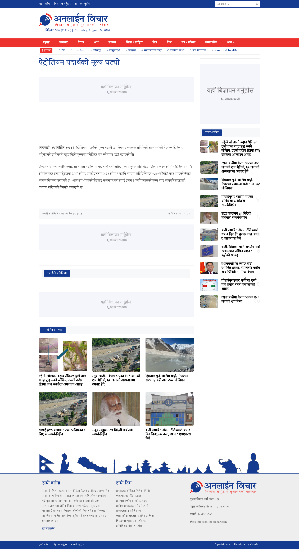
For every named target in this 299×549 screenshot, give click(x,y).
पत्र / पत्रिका (188, 42)
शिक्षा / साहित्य (134, 42)
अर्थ (96, 42)
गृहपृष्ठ (46, 42)
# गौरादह (95, 50)
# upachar (77, 50)
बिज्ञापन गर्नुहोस (62, 4)
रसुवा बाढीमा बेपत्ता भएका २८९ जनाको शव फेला (240, 299)
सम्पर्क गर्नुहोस (82, 4)
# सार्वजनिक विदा (151, 50)
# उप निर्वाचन (197, 50)
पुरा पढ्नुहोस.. (49, 529)
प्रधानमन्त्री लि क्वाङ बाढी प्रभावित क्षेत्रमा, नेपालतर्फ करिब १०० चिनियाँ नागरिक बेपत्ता (240, 268)
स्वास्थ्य (112, 42)
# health (231, 50)
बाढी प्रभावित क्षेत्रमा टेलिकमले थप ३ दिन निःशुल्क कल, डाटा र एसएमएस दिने (168, 434)
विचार (81, 42)
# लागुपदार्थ (113, 50)
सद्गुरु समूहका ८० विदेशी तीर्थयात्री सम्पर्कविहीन (112, 432)
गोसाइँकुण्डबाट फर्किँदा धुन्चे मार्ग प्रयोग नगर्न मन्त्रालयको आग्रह (238, 284)
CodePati (255, 545)
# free (215, 50)
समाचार (64, 42)
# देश (61, 50)
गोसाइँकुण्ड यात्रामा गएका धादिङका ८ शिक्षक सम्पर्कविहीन (62, 432)
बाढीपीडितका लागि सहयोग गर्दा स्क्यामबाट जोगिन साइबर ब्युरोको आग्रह (240, 251)
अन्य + (230, 42)
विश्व (169, 42)
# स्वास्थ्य (130, 50)
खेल (155, 42)
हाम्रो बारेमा (45, 4)
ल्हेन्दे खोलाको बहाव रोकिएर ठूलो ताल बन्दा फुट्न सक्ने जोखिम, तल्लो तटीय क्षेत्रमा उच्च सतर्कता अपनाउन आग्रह (62, 380)
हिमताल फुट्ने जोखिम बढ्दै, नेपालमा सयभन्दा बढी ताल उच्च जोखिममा (167, 378)
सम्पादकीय (211, 42)
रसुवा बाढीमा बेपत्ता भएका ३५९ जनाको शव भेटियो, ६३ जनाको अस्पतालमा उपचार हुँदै (116, 380)
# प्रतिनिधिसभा (175, 50)
